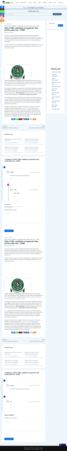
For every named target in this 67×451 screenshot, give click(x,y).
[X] (20, 119)
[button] (26, 2)
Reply (11, 178)
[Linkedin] (27, 119)
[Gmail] (31, 119)
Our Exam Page (55, 109)
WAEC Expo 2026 (56, 86)
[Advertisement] (23, 57)
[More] (34, 119)
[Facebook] (13, 119)
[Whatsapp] (16, 119)
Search (60, 25)
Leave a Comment (7, 142)
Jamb (12, 142)
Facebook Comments (18, 206)
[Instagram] (23, 119)
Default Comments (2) (8, 206)
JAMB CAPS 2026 (56, 72)
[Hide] (0, 22)
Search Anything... (52, 23)
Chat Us (63, 444)
